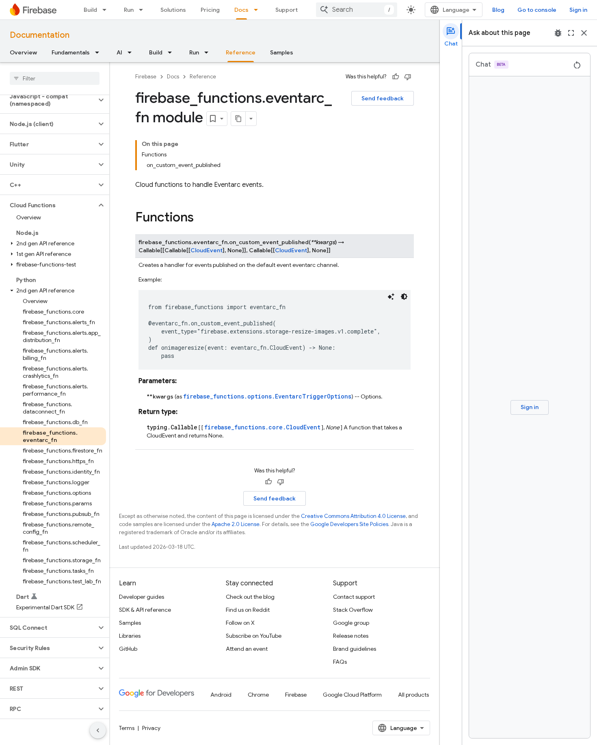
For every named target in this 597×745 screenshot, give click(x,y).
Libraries (130, 635)
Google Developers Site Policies (349, 524)
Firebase (145, 76)
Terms (126, 728)
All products (413, 694)
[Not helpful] (408, 77)
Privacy (151, 728)
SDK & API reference (145, 609)
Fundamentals (71, 52)
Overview (23, 52)
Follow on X (240, 622)
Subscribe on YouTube (253, 635)
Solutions (173, 9)
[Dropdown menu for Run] (143, 9)
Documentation (39, 35)
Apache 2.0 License (236, 524)
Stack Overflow (353, 609)
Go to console (536, 9)
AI (119, 52)
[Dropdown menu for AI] (132, 52)
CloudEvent (206, 250)
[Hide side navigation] (98, 730)
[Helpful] (395, 77)
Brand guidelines (354, 648)
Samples (281, 52)
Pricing (210, 9)
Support (286, 9)
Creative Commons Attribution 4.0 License (353, 516)
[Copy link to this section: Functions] (202, 218)
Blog (498, 9)
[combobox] (356, 9)
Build (90, 9)
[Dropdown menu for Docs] (258, 9)
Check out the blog (250, 596)
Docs (241, 9)
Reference (240, 52)
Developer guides (141, 596)
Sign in (578, 9)
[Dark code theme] (404, 296)
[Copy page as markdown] (238, 119)
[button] (48, 100)
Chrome (258, 694)
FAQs (340, 661)
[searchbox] (55, 78)
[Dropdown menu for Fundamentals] (99, 52)
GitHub (128, 648)
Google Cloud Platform (352, 694)
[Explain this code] (391, 296)
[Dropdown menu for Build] (107, 9)
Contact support (354, 596)
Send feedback (382, 98)
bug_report (558, 33)
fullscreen (571, 33)
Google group (351, 622)
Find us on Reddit (248, 609)
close (584, 33)
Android (220, 694)
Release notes (350, 635)
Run (129, 9)
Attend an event (247, 648)
